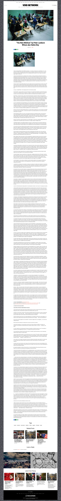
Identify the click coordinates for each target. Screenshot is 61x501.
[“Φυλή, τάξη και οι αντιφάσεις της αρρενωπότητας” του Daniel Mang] (44, 460)
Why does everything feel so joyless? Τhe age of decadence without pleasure (9, 482)
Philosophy (37, 425)
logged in (19, 449)
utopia (41, 425)
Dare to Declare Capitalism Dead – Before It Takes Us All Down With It (41, 441)
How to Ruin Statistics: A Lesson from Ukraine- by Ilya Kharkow (19, 482)
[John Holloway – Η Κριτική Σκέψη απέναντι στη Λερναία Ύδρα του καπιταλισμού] (17, 460)
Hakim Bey (27, 425)
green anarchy (23, 425)
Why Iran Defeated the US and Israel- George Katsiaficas (30, 482)
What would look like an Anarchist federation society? (30, 440)
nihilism (31, 425)
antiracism (18, 425)
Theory (32, 47)
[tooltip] (52, 5)
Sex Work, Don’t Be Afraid (41, 481)
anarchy (15, 425)
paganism (34, 425)
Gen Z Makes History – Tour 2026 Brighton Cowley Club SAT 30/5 (18, 440)
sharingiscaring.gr (33, 498)
